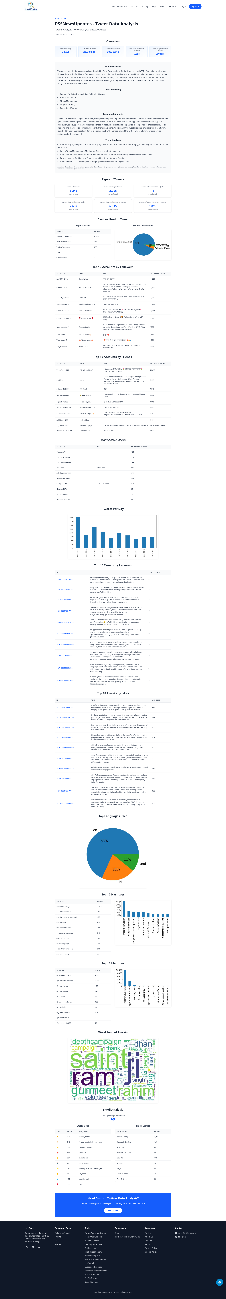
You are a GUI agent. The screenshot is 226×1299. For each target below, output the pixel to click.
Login (183, 6)
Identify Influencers (93, 1236)
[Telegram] (219, 1282)
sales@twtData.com (187, 1233)
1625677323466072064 (65, 580)
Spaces (58, 1244)
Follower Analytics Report (96, 1259)
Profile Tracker (91, 1278)
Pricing (145, 6)
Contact (148, 1240)
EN (173, 6)
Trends (162, 6)
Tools (133, 6)
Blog (154, 6)
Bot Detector (90, 1248)
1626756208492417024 (65, 590)
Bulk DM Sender (92, 1274)
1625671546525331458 (65, 778)
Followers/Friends (63, 1233)
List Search (89, 1263)
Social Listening (92, 1282)
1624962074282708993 (65, 680)
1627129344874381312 (65, 600)
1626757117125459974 (65, 644)
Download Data (118, 6)
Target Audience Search (95, 1233)
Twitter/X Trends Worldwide (127, 1236)
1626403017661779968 (65, 611)
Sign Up (195, 6)
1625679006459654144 (65, 655)
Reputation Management (96, 1270)
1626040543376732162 (65, 622)
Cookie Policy (151, 1252)
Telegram (182, 1236)
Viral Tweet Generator (94, 1252)
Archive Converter (93, 1240)
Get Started (113, 1210)
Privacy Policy (151, 1248)
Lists (57, 1240)
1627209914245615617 (65, 633)
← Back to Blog (60, 18)
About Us (149, 1236)
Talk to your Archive (93, 1244)
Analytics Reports (92, 1255)
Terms (148, 1244)
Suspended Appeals (93, 1267)
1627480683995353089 (65, 668)
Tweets (58, 1236)
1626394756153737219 (65, 768)
